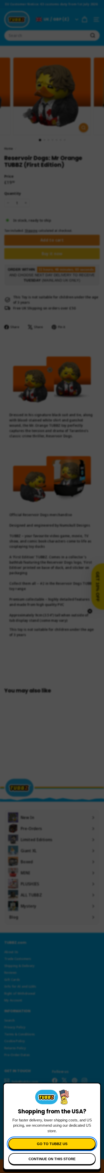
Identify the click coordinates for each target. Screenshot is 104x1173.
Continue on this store (52, 1159)
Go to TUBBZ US (52, 1144)
